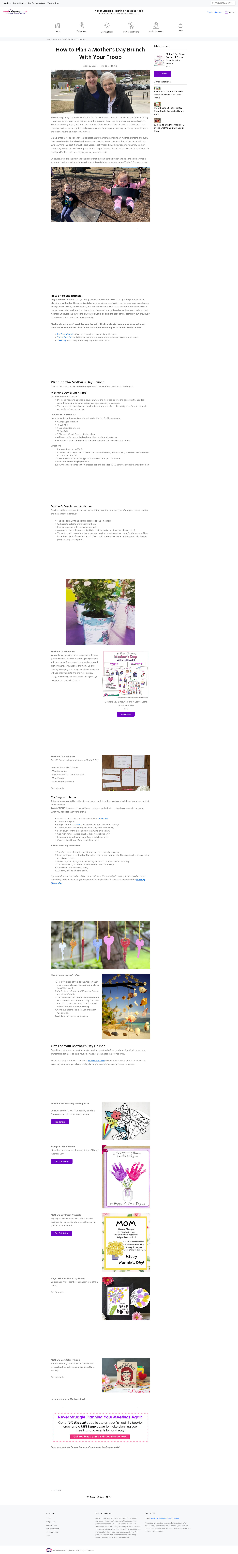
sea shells (77, 825)
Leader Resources (52, 1532)
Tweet (92, 1497)
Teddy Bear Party (65, 337)
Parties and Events (52, 1528)
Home (48, 39)
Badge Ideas (50, 1522)
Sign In (209, 12)
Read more (60, 1122)
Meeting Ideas (51, 1525)
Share (102, 1497)
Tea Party (62, 340)
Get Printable (62, 1233)
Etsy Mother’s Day (96, 1060)
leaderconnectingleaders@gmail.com (165, 1518)
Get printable (57, 788)
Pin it (111, 1497)
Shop (48, 1535)
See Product (126, 714)
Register (218, 12)
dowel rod (103, 818)
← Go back (56, 1490)
